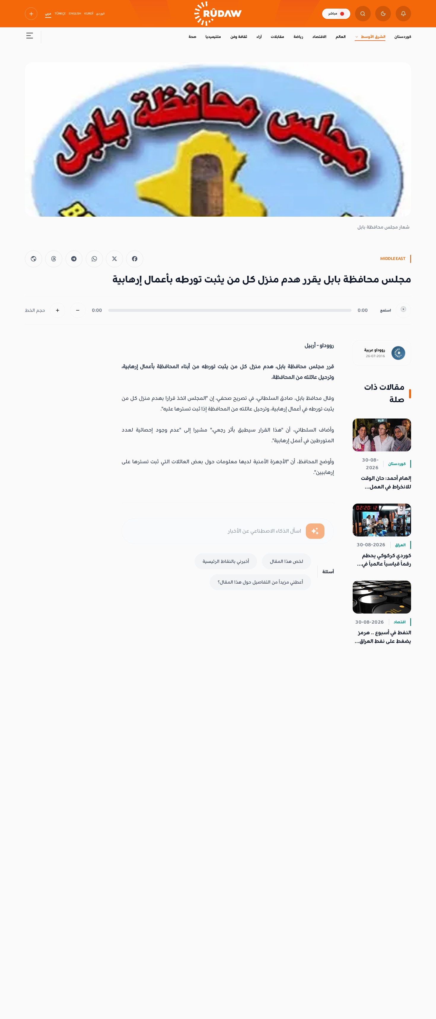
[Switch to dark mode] (383, 14)
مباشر (332, 13)
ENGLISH (75, 13)
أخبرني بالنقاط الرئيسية (226, 561)
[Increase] (58, 310)
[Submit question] (315, 531)
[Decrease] (78, 310)
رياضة (298, 37)
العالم (341, 37)
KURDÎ (88, 13)
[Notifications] (403, 14)
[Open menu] (30, 37)
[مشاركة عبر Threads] (53, 259)
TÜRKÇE (60, 13)
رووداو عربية (374, 350)
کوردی (100, 13)
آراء (259, 37)
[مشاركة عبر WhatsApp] (94, 259)
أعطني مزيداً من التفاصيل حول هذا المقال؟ (260, 582)
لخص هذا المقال (286, 561)
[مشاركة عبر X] (114, 259)
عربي (48, 13)
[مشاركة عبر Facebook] (134, 259)
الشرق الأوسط (373, 37)
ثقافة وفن (238, 37)
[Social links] (31, 13)
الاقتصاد (319, 37)
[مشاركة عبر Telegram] (74, 259)
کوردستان (402, 37)
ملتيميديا (213, 37)
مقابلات (277, 37)
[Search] (363, 14)
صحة (192, 37)
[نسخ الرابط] (33, 259)
